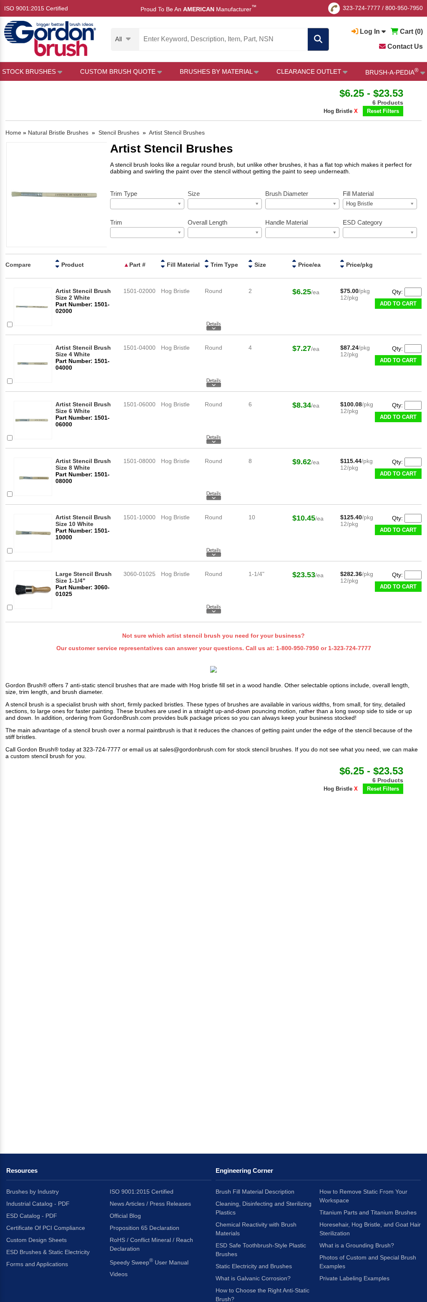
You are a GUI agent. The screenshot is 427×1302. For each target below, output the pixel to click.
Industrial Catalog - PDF (38, 1203)
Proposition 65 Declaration (144, 1227)
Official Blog (125, 1215)
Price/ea (309, 264)
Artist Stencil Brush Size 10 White (83, 520)
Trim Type (224, 264)
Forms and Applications (37, 1264)
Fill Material (183, 264)
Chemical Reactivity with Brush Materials (256, 1229)
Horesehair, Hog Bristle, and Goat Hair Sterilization (370, 1229)
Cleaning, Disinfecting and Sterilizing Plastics (263, 1208)
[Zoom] (56, 195)
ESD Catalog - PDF (31, 1215)
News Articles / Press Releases (150, 1203)
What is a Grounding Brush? (356, 1245)
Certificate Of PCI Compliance (45, 1227)
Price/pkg (359, 264)
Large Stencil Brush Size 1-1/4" (83, 577)
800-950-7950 (404, 8)
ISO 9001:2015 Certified (36, 8)
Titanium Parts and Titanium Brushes (368, 1212)
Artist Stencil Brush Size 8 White (83, 464)
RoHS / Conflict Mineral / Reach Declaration (151, 1244)
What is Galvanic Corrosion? (253, 1278)
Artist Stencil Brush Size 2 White (83, 294)
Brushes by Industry (32, 1191)
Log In (370, 31)
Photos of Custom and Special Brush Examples (367, 1261)
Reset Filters (383, 111)
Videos (119, 1274)
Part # (137, 264)
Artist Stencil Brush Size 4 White (83, 351)
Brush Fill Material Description (255, 1191)
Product (72, 264)
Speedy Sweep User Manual (149, 1261)
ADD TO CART (398, 303)
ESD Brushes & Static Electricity (48, 1252)
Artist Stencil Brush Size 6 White (83, 407)
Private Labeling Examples (354, 1278)
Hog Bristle (341, 111)
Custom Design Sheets (36, 1240)
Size (260, 264)
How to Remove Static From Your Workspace (363, 1196)
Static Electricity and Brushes (254, 1266)
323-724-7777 (361, 8)
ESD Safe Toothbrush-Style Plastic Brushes (261, 1249)
